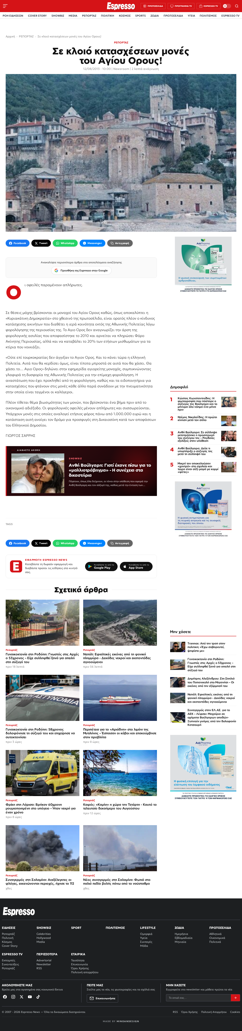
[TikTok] (38, 997)
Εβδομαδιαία (183, 938)
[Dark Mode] (227, 6)
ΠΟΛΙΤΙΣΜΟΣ (208, 15)
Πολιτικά (215, 942)
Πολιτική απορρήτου (84, 972)
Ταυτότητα (78, 960)
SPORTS (140, 15)
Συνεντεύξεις (10, 964)
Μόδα (144, 946)
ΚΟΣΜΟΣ (125, 15)
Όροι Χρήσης (80, 968)
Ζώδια (179, 928)
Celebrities (43, 934)
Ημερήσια (181, 934)
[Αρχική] (19, 911)
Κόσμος (7, 942)
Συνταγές (146, 942)
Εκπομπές (8, 960)
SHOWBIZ (57, 15)
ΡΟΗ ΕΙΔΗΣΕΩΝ (13, 15)
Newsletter (43, 964)
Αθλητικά (215, 934)
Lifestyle (148, 928)
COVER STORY (37, 15)
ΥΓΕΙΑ (191, 15)
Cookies (235, 1012)
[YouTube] (30, 997)
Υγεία (143, 938)
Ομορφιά (146, 934)
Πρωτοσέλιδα (220, 928)
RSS (39, 968)
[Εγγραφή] (235, 997)
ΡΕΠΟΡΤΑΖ (89, 15)
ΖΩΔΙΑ (154, 15)
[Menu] (5, 6)
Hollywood (43, 938)
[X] (22, 997)
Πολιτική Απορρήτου (214, 1012)
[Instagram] (13, 997)
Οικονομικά (217, 938)
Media (40, 942)
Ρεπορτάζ (8, 934)
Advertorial (43, 960)
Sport (76, 928)
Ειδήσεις (8, 928)
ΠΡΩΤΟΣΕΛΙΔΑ (173, 15)
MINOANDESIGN (128, 1021)
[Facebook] (5, 997)
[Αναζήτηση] (236, 6)
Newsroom (121, 69)
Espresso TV (12, 954)
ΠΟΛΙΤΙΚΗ (107, 15)
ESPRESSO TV (230, 15)
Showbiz (43, 928)
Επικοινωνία (79, 964)
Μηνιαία (180, 942)
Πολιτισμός (115, 928)
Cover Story (10, 946)
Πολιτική (7, 938)
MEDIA (73, 15)
